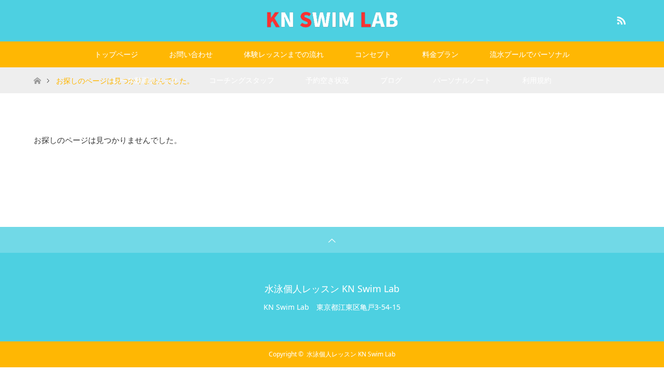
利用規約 (536, 80)
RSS (620, 18)
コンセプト (373, 54)
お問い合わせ (191, 54)
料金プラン (440, 54)
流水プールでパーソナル (530, 54)
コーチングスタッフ (241, 80)
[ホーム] (37, 71)
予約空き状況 (327, 80)
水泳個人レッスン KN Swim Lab (332, 288)
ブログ (391, 80)
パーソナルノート (462, 80)
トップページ (116, 54)
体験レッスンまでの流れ (284, 54)
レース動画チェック (145, 80)
